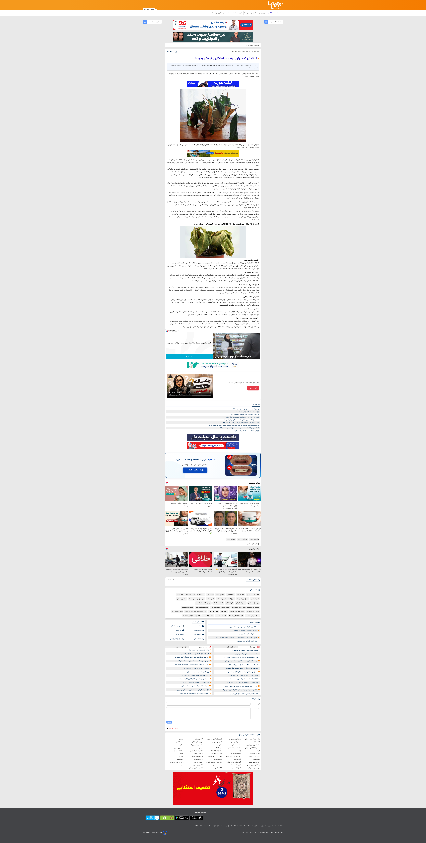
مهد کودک (219, 748)
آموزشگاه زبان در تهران (234, 762)
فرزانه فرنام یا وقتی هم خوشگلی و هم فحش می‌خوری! (193, 690)
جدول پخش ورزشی (176, 639)
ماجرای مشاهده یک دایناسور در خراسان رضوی (194, 686)
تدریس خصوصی (217, 742)
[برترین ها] (274, 5)
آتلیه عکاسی (218, 768)
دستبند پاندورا (255, 599)
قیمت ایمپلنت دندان (253, 594)
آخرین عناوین (252, 647)
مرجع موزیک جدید (242, 599)
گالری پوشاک (199, 739)
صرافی (181, 745)
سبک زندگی (254, 13)
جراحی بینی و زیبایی (254, 768)
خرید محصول (253, 388)
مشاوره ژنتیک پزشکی (202, 607)
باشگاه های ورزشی (235, 753)
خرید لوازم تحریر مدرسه (236, 615)
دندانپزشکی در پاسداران (237, 611)
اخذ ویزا (181, 739)
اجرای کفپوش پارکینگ (252, 615)
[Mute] (218, 357)
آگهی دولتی (215, 826)
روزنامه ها (198, 626)
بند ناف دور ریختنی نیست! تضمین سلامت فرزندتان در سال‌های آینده (239, 428)
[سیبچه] (196, 818)
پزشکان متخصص (255, 753)
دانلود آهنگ (210, 599)
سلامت (235, 13)
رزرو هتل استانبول (253, 603)
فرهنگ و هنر (227, 13)
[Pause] (215, 357)
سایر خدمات (179, 765)
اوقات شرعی (197, 639)
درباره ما (254, 826)
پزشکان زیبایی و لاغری (253, 765)
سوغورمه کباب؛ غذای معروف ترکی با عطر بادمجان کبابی (193, 661)
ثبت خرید (189, 356)
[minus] (171, 52)
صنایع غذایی (218, 759)
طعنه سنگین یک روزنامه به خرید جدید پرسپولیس (243, 675)
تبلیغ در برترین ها (225, 826)
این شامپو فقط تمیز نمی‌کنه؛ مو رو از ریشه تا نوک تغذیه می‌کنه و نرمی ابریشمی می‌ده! (234, 425)
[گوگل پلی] (182, 818)
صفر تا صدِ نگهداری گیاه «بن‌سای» (247, 641)
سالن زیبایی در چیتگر (252, 611)
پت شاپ (238, 750)
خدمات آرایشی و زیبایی (253, 745)
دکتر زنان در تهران (254, 756)
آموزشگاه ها (237, 759)
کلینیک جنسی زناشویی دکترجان (220, 607)
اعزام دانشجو (179, 742)
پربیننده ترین (203, 647)
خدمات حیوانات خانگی (234, 748)
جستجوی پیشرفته (205, 826)
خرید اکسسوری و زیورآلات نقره (186, 594)
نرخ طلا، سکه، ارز (176, 626)
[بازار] (167, 818)
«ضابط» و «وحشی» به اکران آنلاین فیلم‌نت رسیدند (194, 679)
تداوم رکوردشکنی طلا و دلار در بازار (199, 650)
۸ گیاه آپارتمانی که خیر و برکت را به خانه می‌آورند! (242, 627)
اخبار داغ (230, 647)
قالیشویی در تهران (197, 765)
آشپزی (241, 13)
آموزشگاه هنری (236, 768)
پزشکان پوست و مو (235, 739)
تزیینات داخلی (198, 759)
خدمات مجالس (217, 765)
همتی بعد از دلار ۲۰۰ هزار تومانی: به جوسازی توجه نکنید (191, 664)
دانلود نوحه (224, 611)
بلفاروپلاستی (230, 594)
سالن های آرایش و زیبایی (252, 739)
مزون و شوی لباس (197, 742)
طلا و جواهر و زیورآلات (196, 745)
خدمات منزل (179, 759)
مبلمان (201, 748)
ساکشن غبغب (220, 594)
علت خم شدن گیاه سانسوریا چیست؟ (246, 634)
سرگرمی (212, 13)
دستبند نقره (210, 594)
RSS (196, 826)
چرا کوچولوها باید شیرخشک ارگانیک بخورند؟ (246, 431)
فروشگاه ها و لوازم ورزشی (233, 756)
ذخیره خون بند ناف (187, 607)
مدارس (219, 745)
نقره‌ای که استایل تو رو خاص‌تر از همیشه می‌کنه (245, 414)
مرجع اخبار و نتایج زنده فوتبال (225, 599)
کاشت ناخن (256, 742)
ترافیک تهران (197, 634)
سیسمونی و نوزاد (178, 748)
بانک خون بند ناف (221, 615)
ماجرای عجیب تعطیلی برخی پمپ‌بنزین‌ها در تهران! (243, 665)
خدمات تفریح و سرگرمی (176, 750)
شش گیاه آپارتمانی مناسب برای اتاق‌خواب (245, 630)
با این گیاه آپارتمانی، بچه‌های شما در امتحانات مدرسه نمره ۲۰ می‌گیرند (236, 638)
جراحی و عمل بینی (207, 615)
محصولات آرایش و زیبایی (252, 748)
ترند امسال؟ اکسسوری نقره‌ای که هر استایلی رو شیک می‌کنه (241, 420)
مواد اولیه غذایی (181, 599)
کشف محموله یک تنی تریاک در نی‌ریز (247, 654)
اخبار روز (270, 13)
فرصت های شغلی (237, 826)
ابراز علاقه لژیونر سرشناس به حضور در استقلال (195, 682)
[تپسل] (167, 331)
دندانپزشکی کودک (254, 762)
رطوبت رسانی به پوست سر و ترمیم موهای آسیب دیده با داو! (241, 423)
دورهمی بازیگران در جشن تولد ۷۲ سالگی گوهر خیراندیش (191, 657)
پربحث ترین (179, 647)
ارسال (169, 722)
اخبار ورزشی (262, 13)
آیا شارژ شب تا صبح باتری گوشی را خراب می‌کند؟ (243, 679)
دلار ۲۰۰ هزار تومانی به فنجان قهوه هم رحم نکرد (244, 694)
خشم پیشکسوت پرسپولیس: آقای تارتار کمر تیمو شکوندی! (240, 690)
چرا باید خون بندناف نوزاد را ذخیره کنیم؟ (247, 412)
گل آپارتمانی (229, 603)
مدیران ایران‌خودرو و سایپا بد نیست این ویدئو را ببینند (241, 686)
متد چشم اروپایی (241, 603)
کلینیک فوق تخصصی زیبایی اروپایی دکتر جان (245, 607)
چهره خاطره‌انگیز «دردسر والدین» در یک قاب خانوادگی (241, 661)
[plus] (176, 51)
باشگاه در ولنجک (218, 603)
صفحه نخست (278, 13)
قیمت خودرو (197, 630)
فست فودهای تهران (216, 753)
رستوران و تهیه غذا (216, 750)
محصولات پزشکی (236, 742)
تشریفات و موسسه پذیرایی (214, 762)
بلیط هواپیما (240, 594)
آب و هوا (179, 630)
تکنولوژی (219, 13)
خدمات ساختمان (198, 762)
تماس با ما (247, 826)
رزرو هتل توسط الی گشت (196, 599)
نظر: (258, 708)
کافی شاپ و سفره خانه (215, 756)
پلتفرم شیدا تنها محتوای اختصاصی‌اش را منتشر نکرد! (242, 683)
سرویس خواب (198, 753)
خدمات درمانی (236, 745)
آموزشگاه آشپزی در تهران (214, 739)
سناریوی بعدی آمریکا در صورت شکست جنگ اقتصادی (242, 668)
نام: (259, 704)
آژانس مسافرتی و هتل (196, 768)
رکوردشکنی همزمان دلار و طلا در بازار (198, 672)
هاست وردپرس (213, 611)
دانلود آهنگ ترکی (177, 611)
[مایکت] (152, 818)
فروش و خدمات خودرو (176, 762)
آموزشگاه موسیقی (235, 765)
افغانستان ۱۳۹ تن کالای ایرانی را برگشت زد (196, 668)
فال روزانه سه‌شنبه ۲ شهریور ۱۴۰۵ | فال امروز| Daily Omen (240, 657)
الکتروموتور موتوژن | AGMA (191, 615)
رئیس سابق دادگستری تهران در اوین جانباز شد (195, 675)
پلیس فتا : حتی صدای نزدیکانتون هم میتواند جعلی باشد (242, 417)
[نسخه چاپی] (168, 52)
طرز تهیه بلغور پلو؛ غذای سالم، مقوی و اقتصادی (195, 653)
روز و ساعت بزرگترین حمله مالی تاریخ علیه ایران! (194, 693)
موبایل (181, 753)
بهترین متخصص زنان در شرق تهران (195, 611)
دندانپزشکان (256, 759)
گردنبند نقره (200, 594)
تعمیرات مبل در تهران (196, 750)
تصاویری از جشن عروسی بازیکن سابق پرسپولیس (242, 672)
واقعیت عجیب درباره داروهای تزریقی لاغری (245, 650)
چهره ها (246, 13)
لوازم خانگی (180, 756)
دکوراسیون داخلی (197, 756)
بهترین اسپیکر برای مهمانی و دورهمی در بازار (246, 409)
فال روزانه (179, 634)
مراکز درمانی (256, 750)
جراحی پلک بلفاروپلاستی (203, 603)
